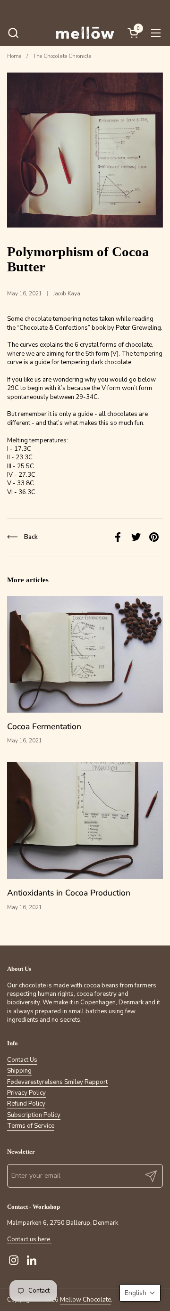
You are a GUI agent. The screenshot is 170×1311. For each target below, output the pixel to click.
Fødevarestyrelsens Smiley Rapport (57, 1082)
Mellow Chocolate (85, 1299)
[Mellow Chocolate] (85, 32)
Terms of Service (30, 1126)
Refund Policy (26, 1103)
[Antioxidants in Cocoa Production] (85, 820)
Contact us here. (29, 1239)
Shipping (19, 1071)
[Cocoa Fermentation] (85, 654)
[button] (13, 33)
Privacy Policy (26, 1093)
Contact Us (22, 1060)
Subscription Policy (33, 1115)
